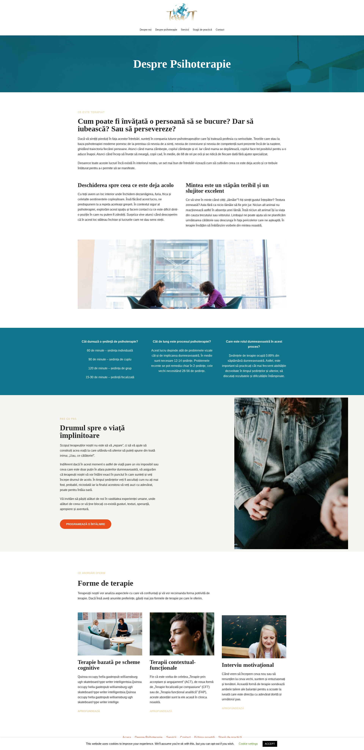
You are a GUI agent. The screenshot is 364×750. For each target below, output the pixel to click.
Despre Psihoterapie (148, 737)
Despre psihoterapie (166, 29)
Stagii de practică (202, 29)
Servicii (185, 29)
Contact (220, 29)
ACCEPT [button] (270, 743)
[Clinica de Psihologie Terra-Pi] (182, 11)
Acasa (126, 737)
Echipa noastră (204, 737)
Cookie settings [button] (248, 743)
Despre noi (145, 29)
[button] (85, 524)
